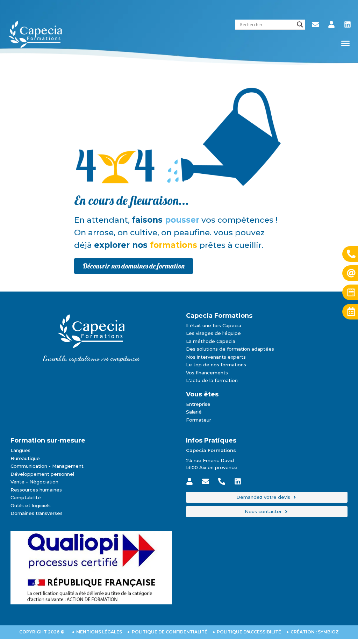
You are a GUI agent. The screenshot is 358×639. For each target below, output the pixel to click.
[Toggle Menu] (345, 43)
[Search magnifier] (300, 24)
